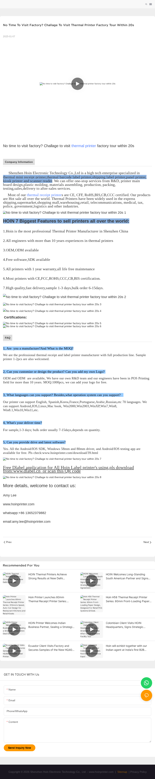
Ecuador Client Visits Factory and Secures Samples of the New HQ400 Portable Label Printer (51, 648)
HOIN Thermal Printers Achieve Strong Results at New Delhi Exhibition (47, 576)
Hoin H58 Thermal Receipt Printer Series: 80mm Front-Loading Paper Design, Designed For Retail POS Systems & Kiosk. (127, 599)
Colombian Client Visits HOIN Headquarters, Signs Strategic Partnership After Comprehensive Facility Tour (126, 625)
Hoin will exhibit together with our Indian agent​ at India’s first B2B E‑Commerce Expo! (126, 648)
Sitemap (122, 771)
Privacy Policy (138, 771)
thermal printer (83, 146)
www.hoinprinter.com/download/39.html (70, 453)
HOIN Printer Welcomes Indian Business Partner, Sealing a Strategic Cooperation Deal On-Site (51, 625)
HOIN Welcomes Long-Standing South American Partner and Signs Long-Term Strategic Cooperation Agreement (127, 576)
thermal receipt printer (44, 195)
